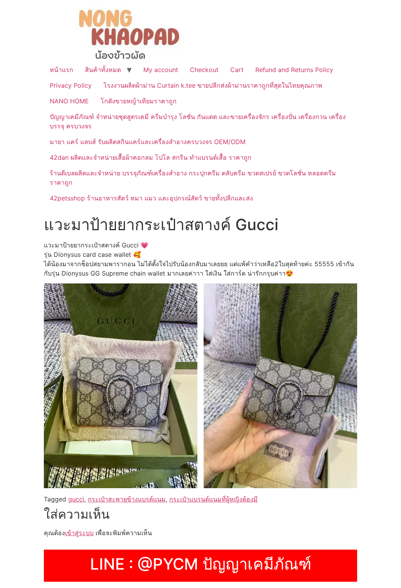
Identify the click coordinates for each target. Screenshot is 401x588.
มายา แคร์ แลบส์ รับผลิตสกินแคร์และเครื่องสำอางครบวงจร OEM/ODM (148, 142)
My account (160, 70)
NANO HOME (69, 101)
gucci (76, 499)
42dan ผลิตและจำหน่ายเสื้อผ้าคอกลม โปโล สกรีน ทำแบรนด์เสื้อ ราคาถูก (150, 157)
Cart (237, 70)
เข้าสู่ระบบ (79, 533)
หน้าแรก (61, 70)
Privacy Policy (71, 85)
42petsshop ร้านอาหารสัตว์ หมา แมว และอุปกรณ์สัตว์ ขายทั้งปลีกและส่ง (151, 198)
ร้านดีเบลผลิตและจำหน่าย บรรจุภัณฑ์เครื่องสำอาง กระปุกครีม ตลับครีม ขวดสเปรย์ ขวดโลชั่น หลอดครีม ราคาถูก (193, 177)
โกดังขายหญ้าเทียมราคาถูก (139, 101)
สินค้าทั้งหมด (103, 70)
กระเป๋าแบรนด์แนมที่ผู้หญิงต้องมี (213, 499)
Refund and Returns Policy (294, 70)
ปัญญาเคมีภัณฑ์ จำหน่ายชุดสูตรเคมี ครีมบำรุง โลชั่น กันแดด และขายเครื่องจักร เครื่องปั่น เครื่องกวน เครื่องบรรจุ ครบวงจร (198, 121)
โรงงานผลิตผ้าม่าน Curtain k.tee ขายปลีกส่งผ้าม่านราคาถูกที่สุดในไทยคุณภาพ (212, 85)
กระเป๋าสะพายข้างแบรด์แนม (127, 499)
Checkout (204, 70)
